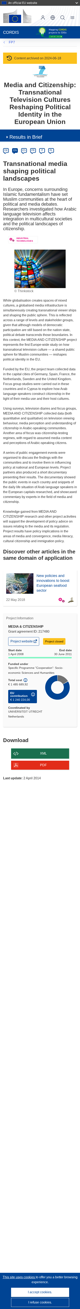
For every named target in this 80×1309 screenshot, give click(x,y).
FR (33, 150)
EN (15, 150)
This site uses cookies (19, 1277)
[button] (52, 17)
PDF (43, 765)
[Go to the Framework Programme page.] (40, 71)
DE (6, 150)
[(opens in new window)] (17, 16)
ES (24, 150)
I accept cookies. (40, 1292)
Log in (42, 17)
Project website (22, 642)
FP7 (12, 42)
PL (51, 150)
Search (62, 17)
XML (43, 753)
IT (42, 150)
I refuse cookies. (40, 1302)
